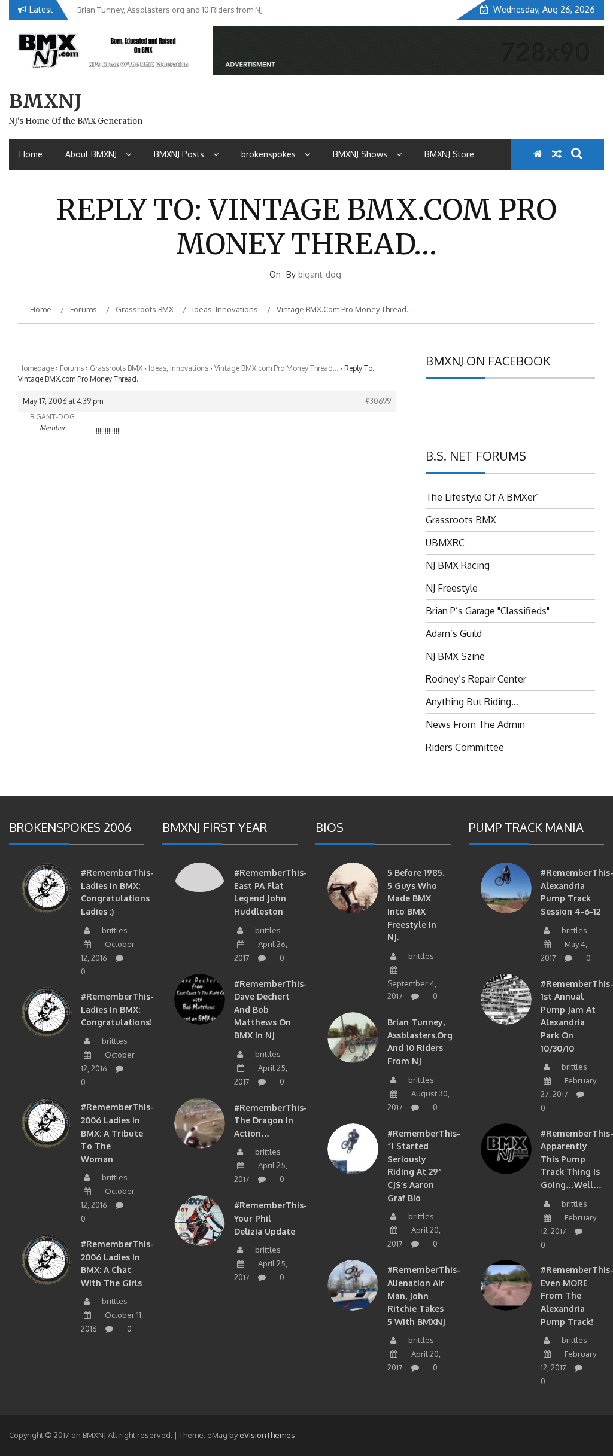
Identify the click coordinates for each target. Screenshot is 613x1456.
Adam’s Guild (454, 633)
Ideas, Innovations (178, 368)
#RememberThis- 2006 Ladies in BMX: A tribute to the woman (117, 1132)
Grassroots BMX (116, 368)
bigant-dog (319, 274)
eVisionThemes (267, 1435)
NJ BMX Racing (458, 565)
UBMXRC (445, 543)
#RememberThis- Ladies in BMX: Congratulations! (117, 1009)
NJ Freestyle (452, 588)
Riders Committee (465, 747)
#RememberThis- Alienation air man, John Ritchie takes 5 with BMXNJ (423, 1295)
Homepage (36, 368)
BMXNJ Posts (179, 154)
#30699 (378, 401)
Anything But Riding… (472, 702)
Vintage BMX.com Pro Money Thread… (276, 368)
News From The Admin (475, 724)
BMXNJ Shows (360, 154)
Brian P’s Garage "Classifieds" (488, 611)
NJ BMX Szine (455, 656)
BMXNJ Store (449, 154)
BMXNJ (45, 101)
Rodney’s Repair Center (476, 679)
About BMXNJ (91, 154)
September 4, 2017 (411, 990)
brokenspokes (268, 154)
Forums (72, 368)
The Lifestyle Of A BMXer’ (482, 497)
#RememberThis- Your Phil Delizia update (270, 1218)
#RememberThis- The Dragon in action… (270, 1120)
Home (31, 154)
